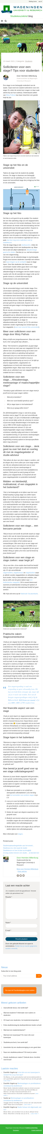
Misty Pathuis (11, 95)
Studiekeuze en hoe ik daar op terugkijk (17, 850)
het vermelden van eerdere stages (22, 795)
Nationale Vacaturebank (29, 594)
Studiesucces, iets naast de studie (15, 848)
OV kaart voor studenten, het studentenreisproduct (21, 1020)
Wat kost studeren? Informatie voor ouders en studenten (19, 1014)
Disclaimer (16, 1130)
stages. (20, 834)
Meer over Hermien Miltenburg (27, 869)
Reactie (9, 897)
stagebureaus (18, 573)
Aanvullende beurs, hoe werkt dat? (16, 1008)
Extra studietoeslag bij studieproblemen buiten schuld (22, 1025)
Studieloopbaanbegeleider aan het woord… (18, 845)
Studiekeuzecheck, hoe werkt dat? (16, 1042)
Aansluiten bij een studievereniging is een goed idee (22, 1047)
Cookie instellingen (36, 1130)
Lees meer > (8, 1080)
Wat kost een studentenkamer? (14, 1030)
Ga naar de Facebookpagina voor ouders (19, 990)
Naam (8, 922)
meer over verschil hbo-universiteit (26, 327)
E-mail (8, 930)
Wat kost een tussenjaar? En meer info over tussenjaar (19, 1036)
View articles (22, 871)
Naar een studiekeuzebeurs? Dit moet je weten (20, 1052)
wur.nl (40, 1)
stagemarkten (8, 573)
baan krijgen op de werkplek (16, 262)
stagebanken (30, 573)
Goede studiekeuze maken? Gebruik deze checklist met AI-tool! (22, 1058)
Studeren (28, 61)
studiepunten (26, 245)
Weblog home (33, 1)
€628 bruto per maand (27, 700)
